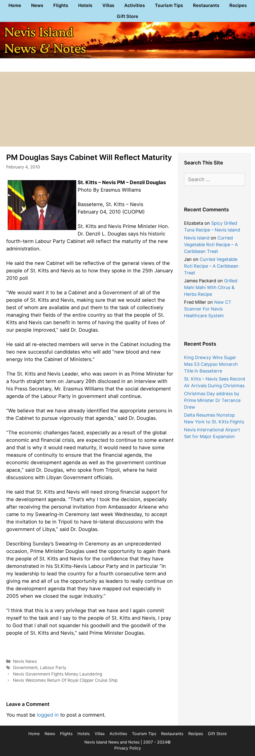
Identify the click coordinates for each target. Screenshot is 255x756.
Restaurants (206, 5)
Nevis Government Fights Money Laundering (57, 674)
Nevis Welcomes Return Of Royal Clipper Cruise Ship (65, 680)
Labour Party (53, 667)
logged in (48, 715)
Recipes (238, 5)
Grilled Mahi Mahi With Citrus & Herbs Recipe (210, 287)
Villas (108, 5)
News (37, 5)
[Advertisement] (127, 109)
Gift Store (127, 16)
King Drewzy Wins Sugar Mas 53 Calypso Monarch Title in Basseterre (211, 364)
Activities (134, 5)
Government (25, 667)
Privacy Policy (127, 748)
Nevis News (25, 661)
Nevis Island (196, 237)
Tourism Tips (169, 5)
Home (14, 5)
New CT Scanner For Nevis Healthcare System (207, 309)
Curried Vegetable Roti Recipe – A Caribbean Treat (211, 244)
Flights (60, 5)
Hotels (85, 5)
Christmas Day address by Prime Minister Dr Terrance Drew (212, 400)
